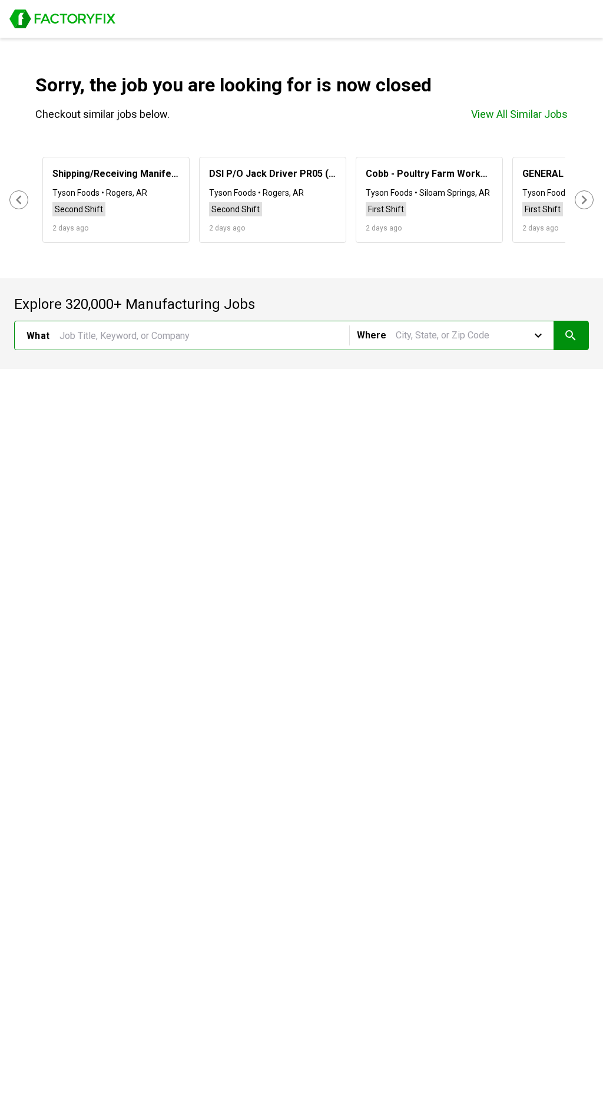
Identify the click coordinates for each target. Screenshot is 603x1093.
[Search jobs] (571, 335)
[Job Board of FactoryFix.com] (62, 18)
